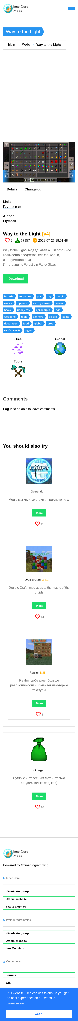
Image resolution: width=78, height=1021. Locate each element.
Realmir (37, 672)
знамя (60, 303)
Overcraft (37, 491)
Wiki (8, 982)
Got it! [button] (39, 1013)
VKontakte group (17, 891)
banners (38, 316)
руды (28, 330)
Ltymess (9, 221)
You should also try (25, 446)
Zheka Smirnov (16, 906)
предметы (23, 309)
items (65, 316)
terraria (8, 296)
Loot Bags (37, 770)
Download (16, 278)
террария (25, 296)
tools (24, 316)
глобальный (12, 330)
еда (58, 309)
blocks (53, 316)
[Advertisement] (39, 98)
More (39, 513)
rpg (49, 296)
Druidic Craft (37, 579)
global (38, 323)
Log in (8, 409)
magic (60, 296)
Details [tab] (12, 189)
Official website (16, 899)
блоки (8, 309)
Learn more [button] (15, 1003)
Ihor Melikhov (15, 948)
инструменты (41, 303)
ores (50, 323)
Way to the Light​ (26, 233)
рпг (39, 296)
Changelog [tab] (33, 189)
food (26, 323)
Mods (26, 44)
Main (11, 44)
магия (8, 303)
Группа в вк (12, 206)
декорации (43, 309)
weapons (10, 316)
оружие (22, 303)
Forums (11, 975)
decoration (11, 323)
